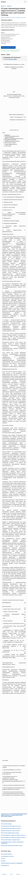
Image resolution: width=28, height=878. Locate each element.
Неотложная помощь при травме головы (11, 845)
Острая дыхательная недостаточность (11, 826)
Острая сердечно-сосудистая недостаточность (13, 835)
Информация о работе (14, 815)
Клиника (3, 860)
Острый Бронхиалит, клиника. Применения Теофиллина (12, 842)
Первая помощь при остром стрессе (10, 830)
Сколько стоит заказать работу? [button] (10, 50)
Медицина (9, 6)
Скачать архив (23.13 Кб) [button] (8, 47)
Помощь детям (5, 865)
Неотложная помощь (6, 823)
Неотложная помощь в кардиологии (10, 839)
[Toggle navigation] (25, 2)
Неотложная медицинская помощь (10, 832)
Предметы (3, 6)
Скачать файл (12, 59)
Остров (3, 858)
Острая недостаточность (7, 856)
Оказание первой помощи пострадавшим (11, 863)
